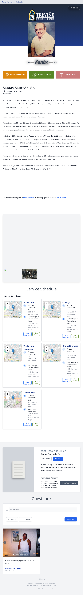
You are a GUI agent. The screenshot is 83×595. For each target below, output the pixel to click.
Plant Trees (36, 334)
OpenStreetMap (44, 589)
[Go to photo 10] (25, 554)
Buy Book (58, 459)
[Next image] (37, 542)
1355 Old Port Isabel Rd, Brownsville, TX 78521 (33, 326)
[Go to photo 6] (20, 554)
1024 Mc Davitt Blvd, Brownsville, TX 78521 (33, 416)
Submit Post (70, 519)
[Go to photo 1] (13, 554)
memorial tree (28, 197)
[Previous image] (4, 542)
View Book (46, 459)
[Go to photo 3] (16, 554)
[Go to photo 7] (21, 554)
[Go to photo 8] (22, 554)
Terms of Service (47, 585)
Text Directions (27, 334)
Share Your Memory (69, 483)
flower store (61, 197)
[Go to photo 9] (24, 554)
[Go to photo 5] (18, 554)
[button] (13, 307)
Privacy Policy (35, 585)
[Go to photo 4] (17, 554)
